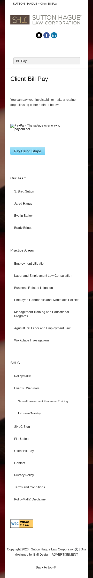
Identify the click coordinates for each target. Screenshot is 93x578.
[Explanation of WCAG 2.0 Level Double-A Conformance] (21, 527)
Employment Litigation (29, 263)
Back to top (44, 567)
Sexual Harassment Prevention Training (43, 401)
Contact (19, 463)
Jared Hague (23, 203)
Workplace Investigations (31, 340)
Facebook (46, 35)
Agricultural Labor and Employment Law (42, 328)
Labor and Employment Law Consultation (43, 276)
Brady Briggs (23, 228)
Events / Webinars (27, 388)
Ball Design (41, 554)
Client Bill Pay (24, 451)
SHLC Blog (22, 427)
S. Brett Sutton (24, 191)
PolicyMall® (22, 376)
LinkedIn (54, 35)
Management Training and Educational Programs (41, 314)
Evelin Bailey (23, 215)
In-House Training (29, 413)
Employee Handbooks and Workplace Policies (46, 300)
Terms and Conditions (29, 487)
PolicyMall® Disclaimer (30, 499)
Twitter (39, 35)
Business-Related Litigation (33, 288)
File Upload (22, 439)
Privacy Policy (24, 475)
